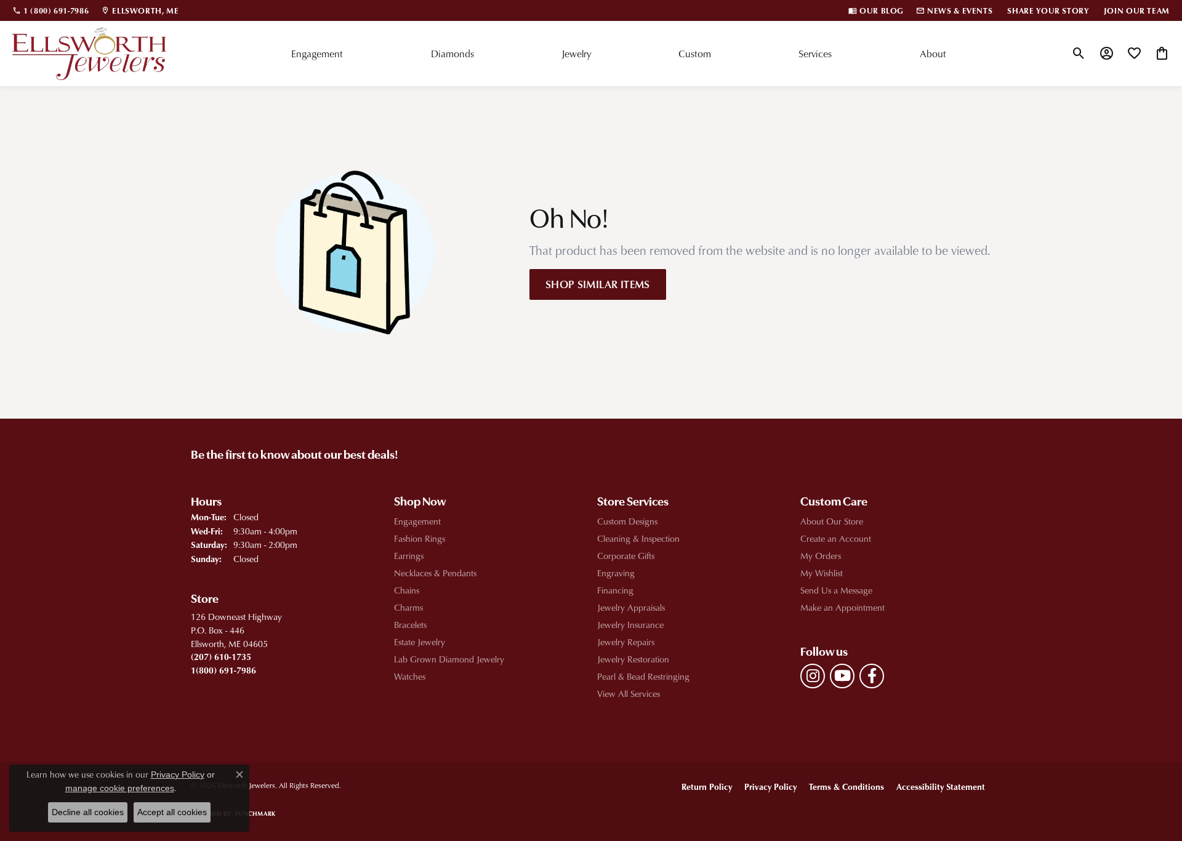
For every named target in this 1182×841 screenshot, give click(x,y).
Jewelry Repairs (625, 641)
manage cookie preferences (119, 788)
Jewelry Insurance (630, 624)
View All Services (628, 693)
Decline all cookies (88, 812)
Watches (409, 676)
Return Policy (706, 786)
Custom (694, 53)
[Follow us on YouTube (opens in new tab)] (842, 676)
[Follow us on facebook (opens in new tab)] (871, 676)
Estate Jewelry (419, 641)
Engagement (317, 53)
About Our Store (831, 521)
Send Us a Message (836, 590)
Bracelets (410, 624)
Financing (615, 590)
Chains (406, 590)
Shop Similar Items (597, 283)
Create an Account (835, 538)
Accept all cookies (172, 812)
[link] (50, 10)
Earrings (409, 555)
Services (815, 53)
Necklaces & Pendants (435, 572)
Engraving (616, 572)
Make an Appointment (842, 607)
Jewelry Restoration (633, 659)
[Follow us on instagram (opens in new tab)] (812, 676)
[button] (1079, 53)
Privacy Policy (770, 786)
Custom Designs (627, 521)
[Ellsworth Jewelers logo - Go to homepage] (89, 53)
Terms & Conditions (846, 786)
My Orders (820, 555)
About (933, 53)
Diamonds (452, 53)
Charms (408, 607)
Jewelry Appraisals (631, 607)
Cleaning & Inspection (638, 538)
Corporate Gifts (625, 555)
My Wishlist (821, 572)
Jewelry (576, 53)
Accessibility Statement (940, 786)
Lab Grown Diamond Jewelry (449, 659)
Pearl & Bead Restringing (643, 676)
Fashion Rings (419, 538)
